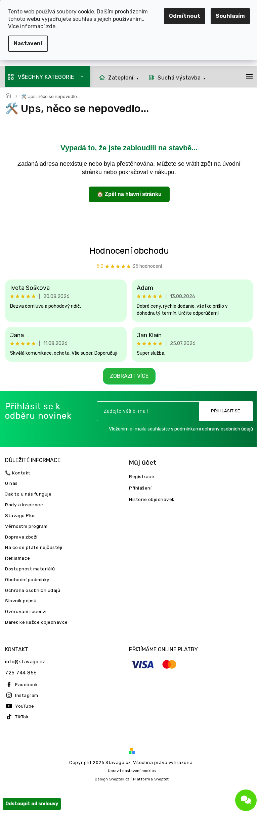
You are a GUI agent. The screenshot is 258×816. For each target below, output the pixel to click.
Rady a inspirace (24, 504)
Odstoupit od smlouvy (31, 810)
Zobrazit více (126, 376)
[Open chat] (241, 800)
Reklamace (17, 558)
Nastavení (28, 43)
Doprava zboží (21, 537)
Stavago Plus (20, 515)
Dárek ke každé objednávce (36, 622)
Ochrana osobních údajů (32, 590)
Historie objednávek (149, 499)
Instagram (26, 695)
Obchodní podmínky (27, 579)
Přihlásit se (220, 410)
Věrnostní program (26, 526)
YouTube (24, 706)
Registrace (139, 476)
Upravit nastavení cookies (129, 776)
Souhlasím (225, 16)
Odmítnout (179, 16)
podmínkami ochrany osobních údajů (208, 429)
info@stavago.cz (25, 662)
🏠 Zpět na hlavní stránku (126, 194)
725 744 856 (21, 673)
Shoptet (159, 785)
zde (50, 26)
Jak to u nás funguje (28, 494)
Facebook (26, 684)
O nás (11, 483)
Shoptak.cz (117, 785)
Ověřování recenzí (26, 611)
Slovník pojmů (21, 600)
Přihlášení (138, 488)
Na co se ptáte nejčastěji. (34, 547)
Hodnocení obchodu (126, 251)
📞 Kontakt (18, 472)
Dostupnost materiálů (30, 568)
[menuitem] (116, 78)
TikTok (22, 716)
